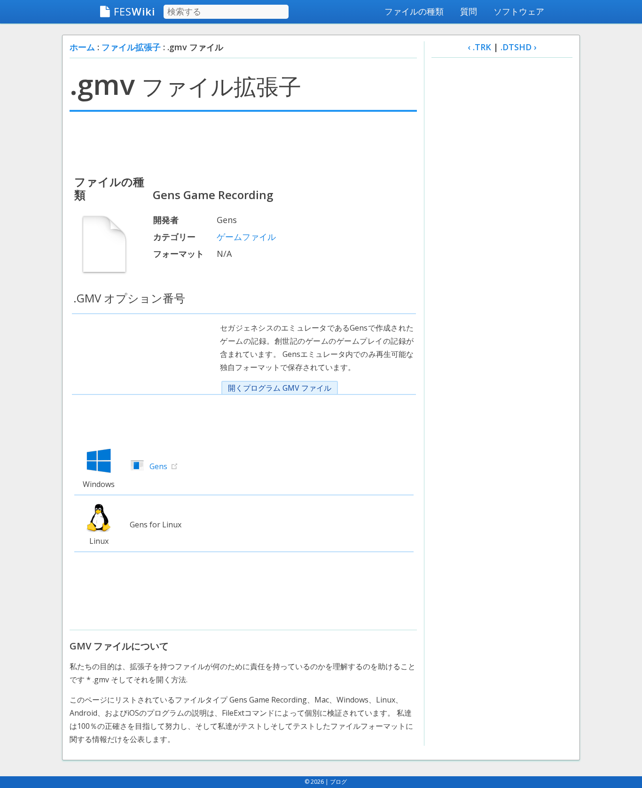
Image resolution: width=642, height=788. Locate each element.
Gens (158, 466)
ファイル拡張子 (131, 47)
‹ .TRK (479, 47)
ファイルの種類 (414, 11)
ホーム (82, 47)
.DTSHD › (519, 47)
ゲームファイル (246, 236)
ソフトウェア (518, 11)
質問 (468, 11)
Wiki (134, 11)
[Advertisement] (243, 142)
